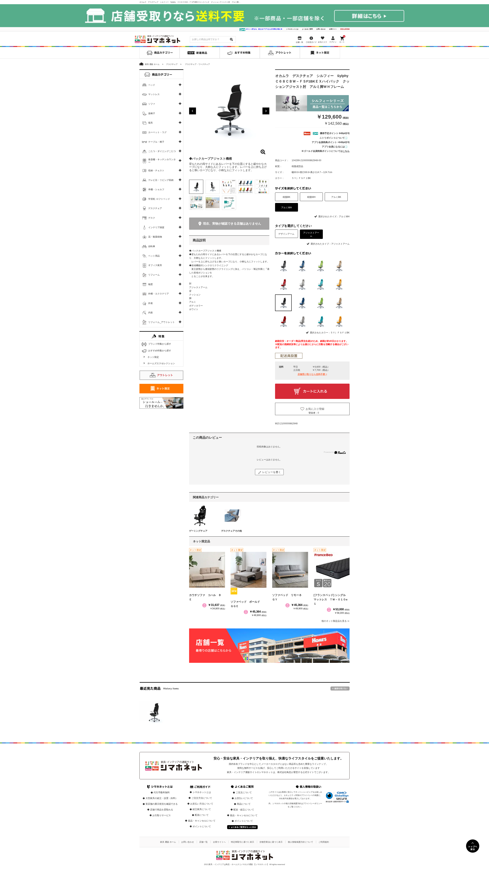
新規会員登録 (345, 29)
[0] (342, 39)
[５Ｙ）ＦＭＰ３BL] (302, 265)
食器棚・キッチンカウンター (162, 161)
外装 (150, 303)
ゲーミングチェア (198, 531)
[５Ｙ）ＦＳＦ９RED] (283, 321)
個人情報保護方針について (300, 842)
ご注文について (244, 792)
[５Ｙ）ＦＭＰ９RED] (283, 284)
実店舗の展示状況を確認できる (162, 804)
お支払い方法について (201, 803)
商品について (244, 804)
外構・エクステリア (158, 293)
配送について (202, 815)
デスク (151, 218)
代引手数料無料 (162, 792)
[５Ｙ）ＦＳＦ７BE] (339, 302)
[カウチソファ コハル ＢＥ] (207, 570)
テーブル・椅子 (156, 142)
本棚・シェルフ (156, 189)
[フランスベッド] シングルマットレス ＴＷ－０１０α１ (330, 599)
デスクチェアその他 (231, 531)
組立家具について (202, 809)
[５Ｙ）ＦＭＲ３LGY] (302, 284)
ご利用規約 (323, 842)
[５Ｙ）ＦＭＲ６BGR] (320, 284)
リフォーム (154, 274)
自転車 (151, 246)
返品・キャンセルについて (201, 820)
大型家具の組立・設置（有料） (162, 798)
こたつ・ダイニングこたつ (162, 151)
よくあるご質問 (307, 29)
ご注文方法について (201, 798)
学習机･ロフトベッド (159, 199)
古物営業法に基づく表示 (271, 842)
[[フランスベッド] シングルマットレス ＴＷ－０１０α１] (332, 570)
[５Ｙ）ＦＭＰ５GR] (320, 265)
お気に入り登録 (315, 408)
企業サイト (333, 29)
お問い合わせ (320, 29)
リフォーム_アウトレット (161, 322)
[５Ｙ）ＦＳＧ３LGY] (302, 321)
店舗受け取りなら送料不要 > (312, 374)
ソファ (151, 104)
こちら (346, 151)
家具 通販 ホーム (168, 842)
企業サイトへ (219, 842)
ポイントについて (202, 826)
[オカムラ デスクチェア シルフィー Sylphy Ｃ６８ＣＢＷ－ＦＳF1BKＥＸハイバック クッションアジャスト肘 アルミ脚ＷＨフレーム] (154, 712)
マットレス (154, 94)
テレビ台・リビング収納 (160, 180)
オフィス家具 (155, 265)
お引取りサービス (161, 815)
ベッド (151, 85)
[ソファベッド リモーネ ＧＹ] (290, 570)
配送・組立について (243, 809)
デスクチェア (155, 208)
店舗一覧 (203, 842)
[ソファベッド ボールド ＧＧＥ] (248, 570)
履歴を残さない (340, 688)
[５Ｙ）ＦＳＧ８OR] (339, 321)
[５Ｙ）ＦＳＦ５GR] (320, 302)
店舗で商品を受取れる (161, 809)
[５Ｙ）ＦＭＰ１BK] (283, 265)
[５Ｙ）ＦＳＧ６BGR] (320, 321)
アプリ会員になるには (333, 146)
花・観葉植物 (155, 236)
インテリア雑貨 (156, 227)
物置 (150, 284)
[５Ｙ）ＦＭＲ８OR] (339, 284)
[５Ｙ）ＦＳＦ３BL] (302, 302)
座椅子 (151, 113)
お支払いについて (244, 798)
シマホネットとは (292, 29)
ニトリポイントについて (332, 138)
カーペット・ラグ (157, 132)
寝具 (150, 122)
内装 (150, 312)
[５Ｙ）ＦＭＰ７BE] (339, 265)
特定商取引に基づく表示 (242, 842)
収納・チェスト (156, 170)
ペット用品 (154, 256)
